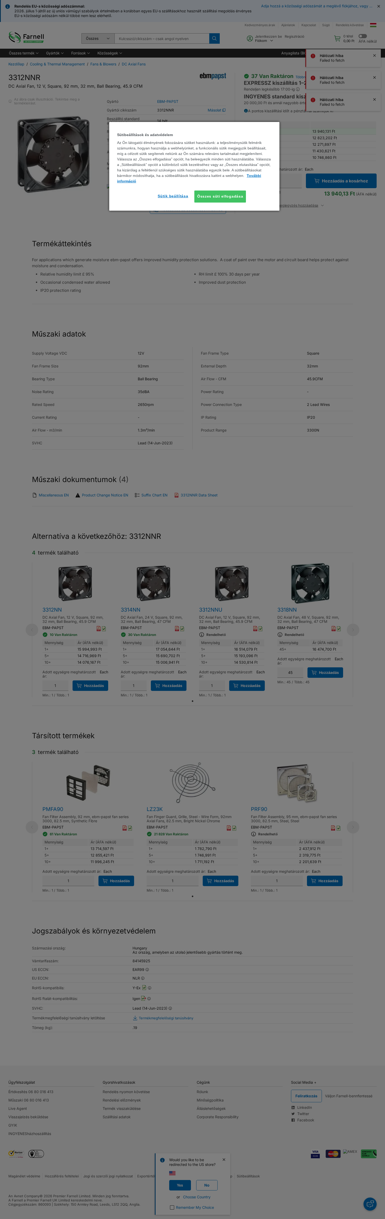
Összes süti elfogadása (220, 196)
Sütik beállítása (173, 196)
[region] (194, 166)
